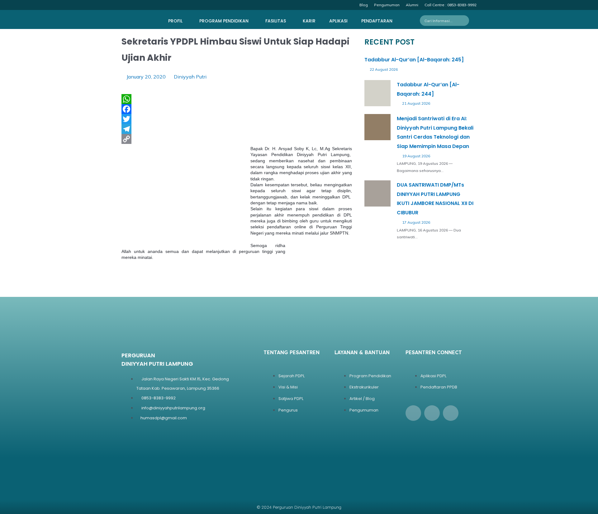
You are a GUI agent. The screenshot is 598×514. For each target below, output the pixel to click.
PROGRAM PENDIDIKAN (224, 21)
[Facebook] (236, 109)
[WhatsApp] (236, 99)
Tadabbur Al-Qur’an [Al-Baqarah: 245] (414, 59)
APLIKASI (338, 21)
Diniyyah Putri (190, 77)
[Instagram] (432, 413)
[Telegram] (236, 129)
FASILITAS (275, 21)
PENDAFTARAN (376, 21)
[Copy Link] (236, 139)
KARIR (309, 21)
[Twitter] (236, 119)
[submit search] (466, 20)
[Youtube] (450, 413)
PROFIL (175, 21)
